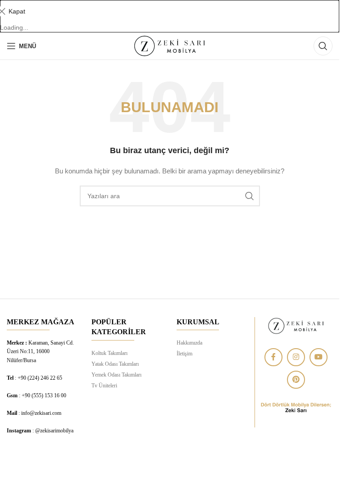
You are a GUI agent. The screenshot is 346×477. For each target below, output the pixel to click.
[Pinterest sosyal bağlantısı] (296, 380)
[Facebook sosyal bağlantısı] (273, 357)
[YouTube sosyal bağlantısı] (319, 357)
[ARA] (249, 196)
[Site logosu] (169, 45)
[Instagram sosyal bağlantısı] (296, 357)
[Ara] (323, 46)
